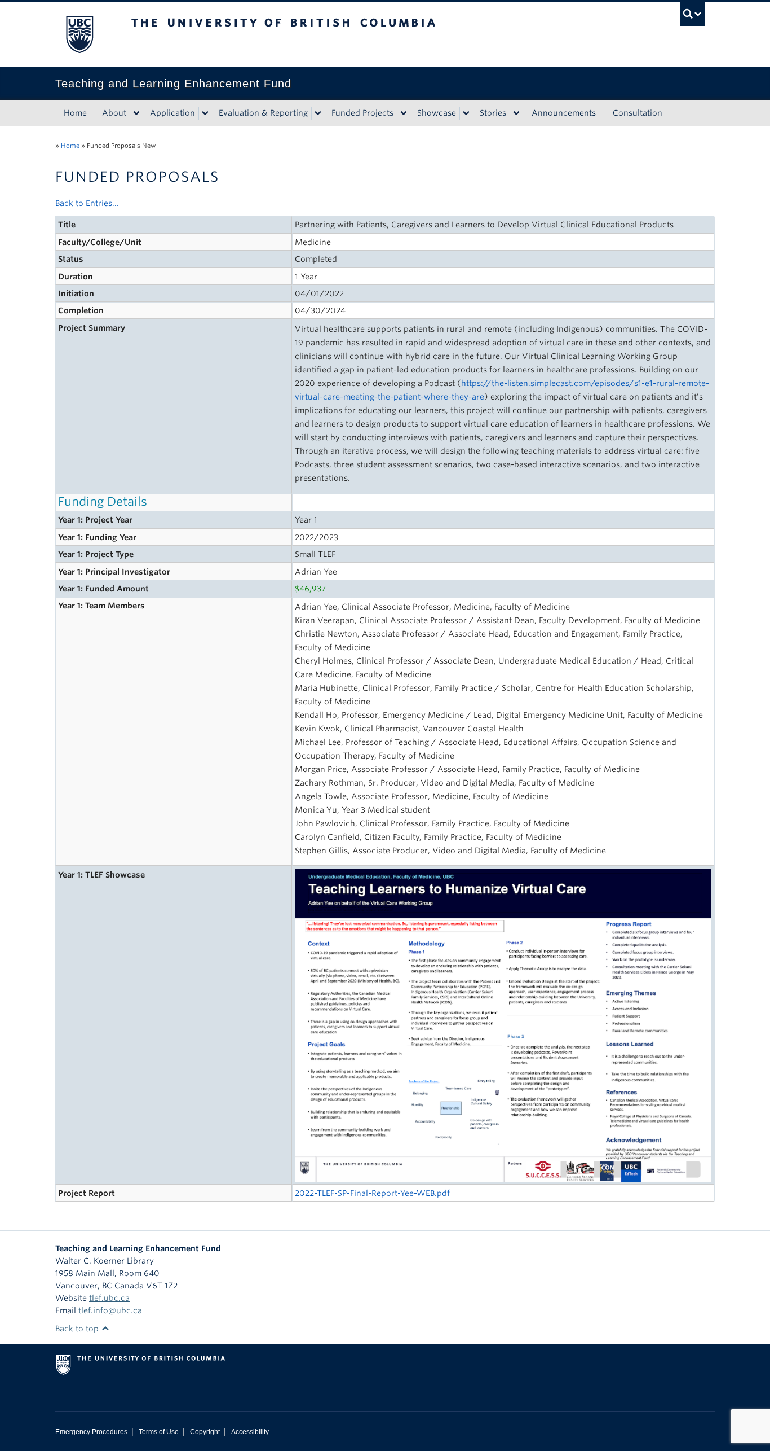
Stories (493, 112)
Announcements (564, 112)
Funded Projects (362, 112)
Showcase (436, 112)
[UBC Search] (692, 14)
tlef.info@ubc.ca (110, 1310)
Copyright (205, 1432)
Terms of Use (159, 1432)
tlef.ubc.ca (109, 1298)
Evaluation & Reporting (263, 112)
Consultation (637, 112)
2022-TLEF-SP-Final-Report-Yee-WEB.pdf (372, 1193)
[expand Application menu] (205, 113)
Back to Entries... (87, 203)
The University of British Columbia (79, 34)
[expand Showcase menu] (466, 113)
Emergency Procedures (91, 1432)
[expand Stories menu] (516, 113)
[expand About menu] (136, 113)
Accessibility (250, 1432)
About (114, 112)
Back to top (78, 1328)
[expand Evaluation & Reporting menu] (318, 113)
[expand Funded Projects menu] (403, 113)
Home (75, 112)
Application (172, 112)
